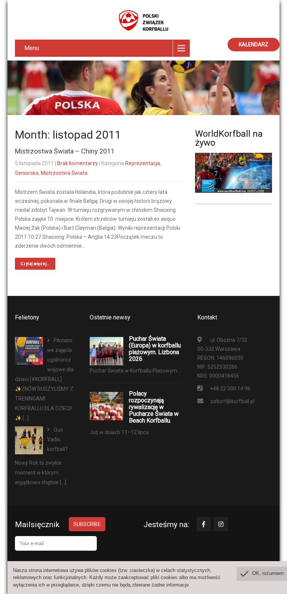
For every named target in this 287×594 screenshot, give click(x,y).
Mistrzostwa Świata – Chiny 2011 (64, 151)
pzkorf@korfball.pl (232, 401)
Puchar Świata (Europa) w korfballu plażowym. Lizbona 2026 (155, 348)
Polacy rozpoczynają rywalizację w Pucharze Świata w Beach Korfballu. (154, 407)
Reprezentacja (142, 163)
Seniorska (26, 173)
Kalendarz (253, 44)
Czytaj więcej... (35, 263)
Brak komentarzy (77, 163)
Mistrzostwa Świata (64, 173)
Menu (31, 48)
